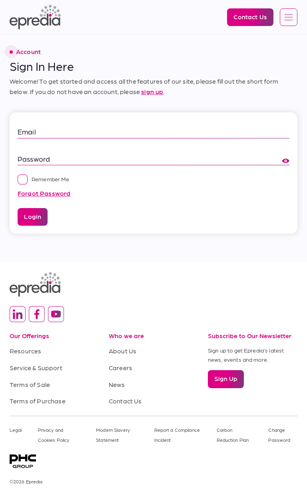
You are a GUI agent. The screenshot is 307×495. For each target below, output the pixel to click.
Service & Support (36, 367)
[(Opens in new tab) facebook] (37, 314)
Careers (120, 367)
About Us (122, 351)
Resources (25, 351)
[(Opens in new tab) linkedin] (17, 314)
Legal (16, 430)
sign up (152, 91)
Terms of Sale (30, 384)
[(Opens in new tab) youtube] (56, 314)
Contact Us (125, 401)
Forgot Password (44, 193)
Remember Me (50, 179)
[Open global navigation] (288, 17)
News (117, 384)
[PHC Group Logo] (153, 461)
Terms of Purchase (38, 401)
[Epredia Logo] (153, 284)
